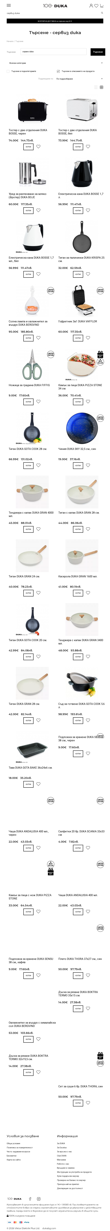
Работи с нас (63, 1164)
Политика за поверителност (20, 1147)
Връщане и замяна (65, 1168)
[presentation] (12, 110)
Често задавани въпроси (18, 1151)
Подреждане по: (46, 79)
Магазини (61, 1160)
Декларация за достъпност (70, 1188)
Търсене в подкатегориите (23, 71)
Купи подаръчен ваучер (68, 1176)
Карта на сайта (14, 1160)
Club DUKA (61, 1156)
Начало (10, 41)
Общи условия (13, 1143)
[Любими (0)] (96, 6)
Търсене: (11, 52)
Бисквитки (11, 1156)
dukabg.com (49, 1228)
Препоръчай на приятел (68, 1184)
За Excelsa (62, 1147)
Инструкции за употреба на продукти (74, 1172)
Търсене (19, 41)
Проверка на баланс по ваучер (71, 1180)
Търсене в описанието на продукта (78, 71)
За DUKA (61, 1143)
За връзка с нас (64, 1151)
